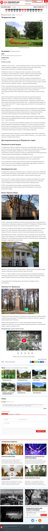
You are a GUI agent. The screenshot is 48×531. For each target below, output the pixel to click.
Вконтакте (11, 414)
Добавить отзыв (40, 431)
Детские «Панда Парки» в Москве (32, 477)
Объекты (42, 526)
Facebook (17, 414)
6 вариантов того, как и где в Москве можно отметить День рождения (35, 457)
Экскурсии (31, 527)
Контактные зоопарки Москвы (8, 456)
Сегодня (14, 7)
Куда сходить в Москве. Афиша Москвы (10, 526)
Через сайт (5, 414)
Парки (13, 14)
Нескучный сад (36, 380)
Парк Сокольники (37, 392)
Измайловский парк (6, 380)
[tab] (4, 414)
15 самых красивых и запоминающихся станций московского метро (12, 478)
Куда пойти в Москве (7, 14)
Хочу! (44, 515)
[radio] (17, 353)
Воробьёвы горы (21, 392)
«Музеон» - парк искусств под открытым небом (8, 393)
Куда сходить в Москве (11, 3)
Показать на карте (6, 62)
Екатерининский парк (22, 380)
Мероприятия (31, 526)
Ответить (45, 408)
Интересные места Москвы (10, 361)
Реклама (42, 527)
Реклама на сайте (28, 1)
